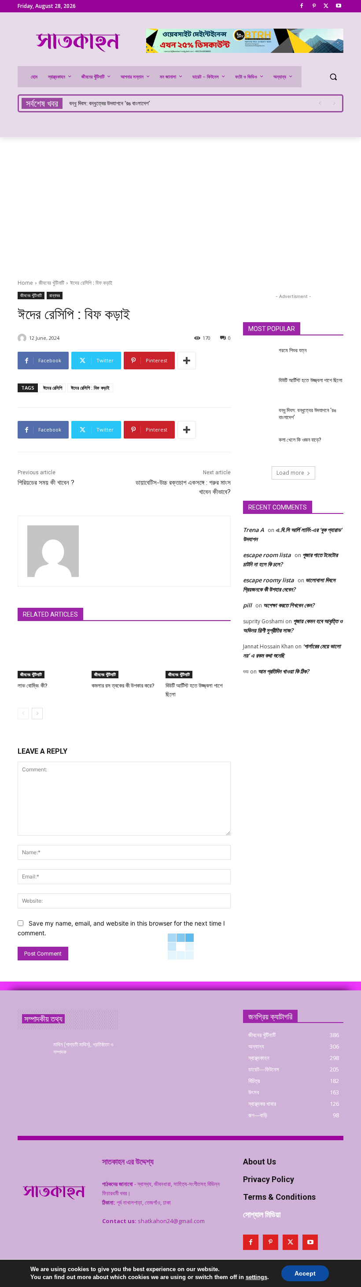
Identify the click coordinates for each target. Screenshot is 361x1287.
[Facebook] (302, 6)
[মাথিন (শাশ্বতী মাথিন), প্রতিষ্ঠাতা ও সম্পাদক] (33, 1051)
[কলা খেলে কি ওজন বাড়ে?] (258, 447)
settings (256, 1277)
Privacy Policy (268, 1179)
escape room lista (267, 555)
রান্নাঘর (54, 295)
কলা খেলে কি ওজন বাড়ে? (93, 103)
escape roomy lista (268, 580)
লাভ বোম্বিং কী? (33, 685)
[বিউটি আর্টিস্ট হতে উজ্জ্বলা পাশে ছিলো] (198, 655)
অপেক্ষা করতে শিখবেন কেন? (288, 605)
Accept (305, 1273)
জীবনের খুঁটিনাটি (51, 282)
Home (25, 282)
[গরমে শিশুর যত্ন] (258, 357)
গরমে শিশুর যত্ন (292, 350)
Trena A (253, 530)
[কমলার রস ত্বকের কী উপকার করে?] (124, 655)
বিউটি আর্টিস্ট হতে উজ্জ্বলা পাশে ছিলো (310, 380)
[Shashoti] (23, 338)
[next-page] (37, 713)
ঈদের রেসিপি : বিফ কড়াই (90, 387)
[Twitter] (326, 6)
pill (247, 605)
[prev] (319, 103)
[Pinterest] (314, 6)
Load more (290, 472)
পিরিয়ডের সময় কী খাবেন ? (46, 483)
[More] (186, 360)
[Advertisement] (180, 203)
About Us (259, 1161)
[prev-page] (23, 713)
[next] (333, 103)
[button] (333, 77)
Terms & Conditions (279, 1196)
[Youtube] (338, 6)
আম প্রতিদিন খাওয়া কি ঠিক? (283, 671)
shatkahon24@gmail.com (171, 1221)
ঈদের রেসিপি (52, 387)
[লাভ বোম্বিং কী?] (50, 655)
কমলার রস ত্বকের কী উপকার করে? (123, 685)
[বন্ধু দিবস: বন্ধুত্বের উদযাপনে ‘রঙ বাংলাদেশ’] (258, 417)
